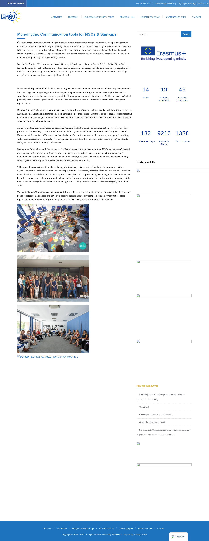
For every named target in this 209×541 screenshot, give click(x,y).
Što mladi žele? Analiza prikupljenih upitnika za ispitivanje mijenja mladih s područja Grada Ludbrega (163, 432)
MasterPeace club (145, 528)
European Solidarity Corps (83, 528)
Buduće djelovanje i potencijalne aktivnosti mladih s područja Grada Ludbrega (160, 397)
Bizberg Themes (140, 534)
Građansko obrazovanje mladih (152, 422)
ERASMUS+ (62, 528)
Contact (160, 528)
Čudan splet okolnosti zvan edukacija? (155, 414)
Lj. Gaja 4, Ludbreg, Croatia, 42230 (194, 3)
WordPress (116, 534)
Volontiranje (144, 407)
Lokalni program (126, 528)
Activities (47, 528)
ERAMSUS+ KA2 (106, 528)
